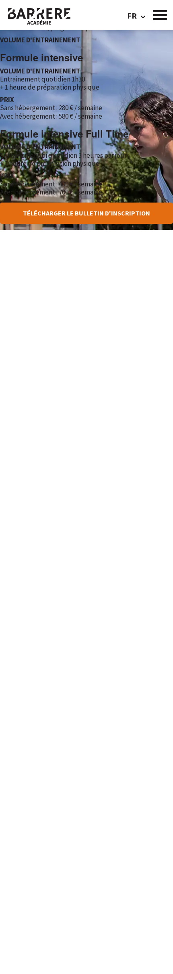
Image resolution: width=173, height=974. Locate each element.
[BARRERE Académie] (47, 18)
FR (131, 16)
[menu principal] (160, 14)
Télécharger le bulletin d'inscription (86, 213)
